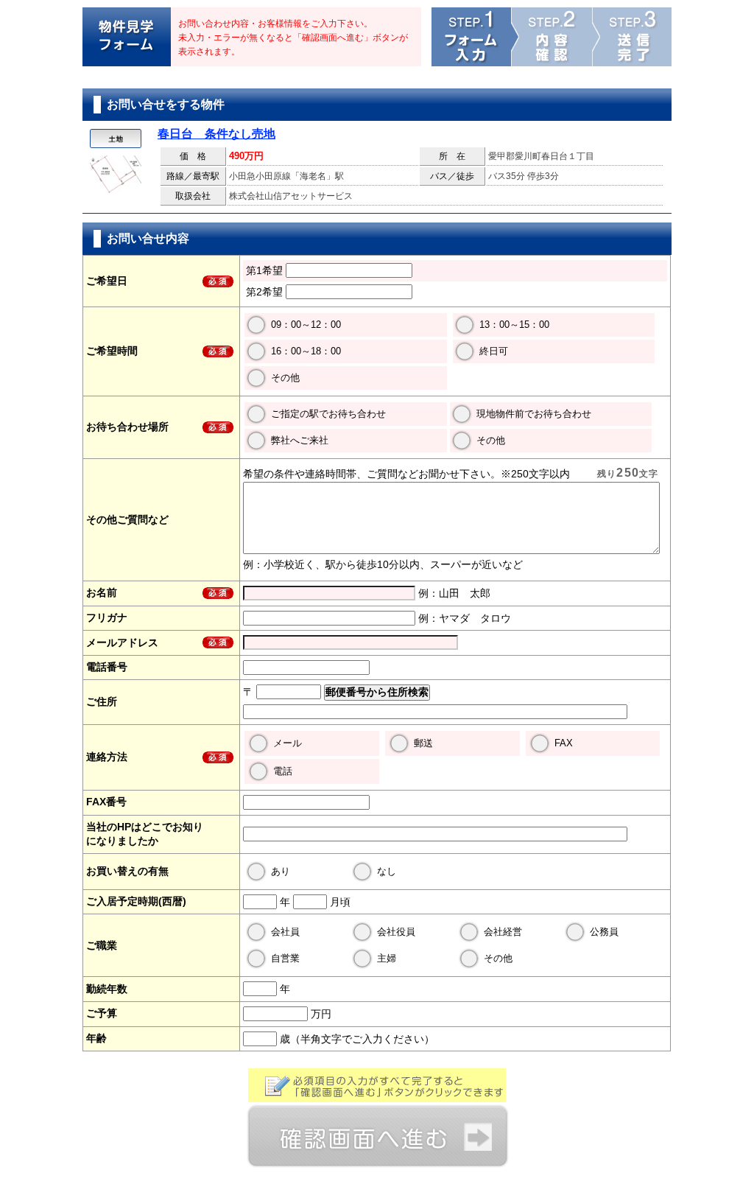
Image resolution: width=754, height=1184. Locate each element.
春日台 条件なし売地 (216, 133)
